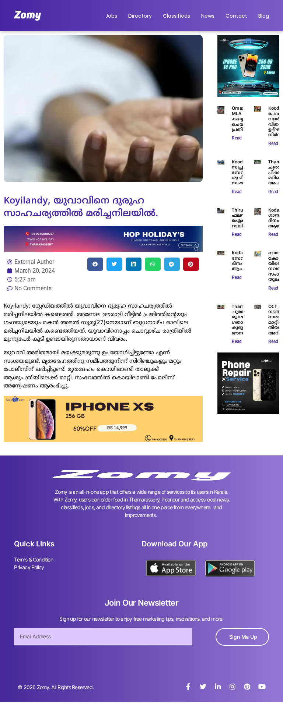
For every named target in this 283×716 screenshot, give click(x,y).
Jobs (111, 16)
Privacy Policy (29, 567)
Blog (263, 16)
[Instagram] (232, 686)
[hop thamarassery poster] (103, 249)
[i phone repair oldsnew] (248, 412)
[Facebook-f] (188, 686)
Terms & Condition (33, 559)
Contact (236, 16)
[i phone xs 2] (103, 439)
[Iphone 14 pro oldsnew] (248, 94)
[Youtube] (262, 686)
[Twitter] (203, 686)
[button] (95, 264)
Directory (140, 16)
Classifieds (176, 16)
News (207, 16)
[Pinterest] (247, 686)
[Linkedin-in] (217, 686)
